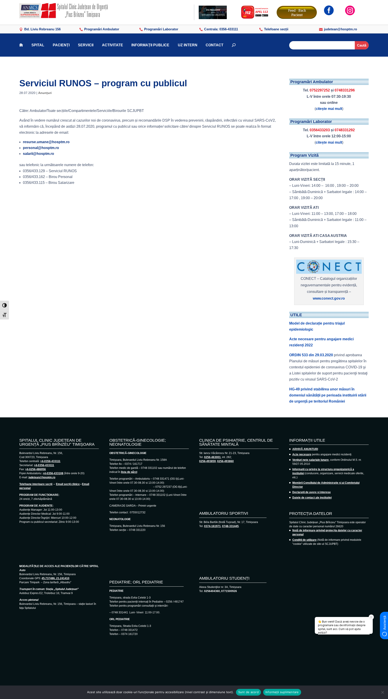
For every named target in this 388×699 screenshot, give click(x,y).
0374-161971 (212, 526)
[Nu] (382, 692)
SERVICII (85, 45)
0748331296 (345, 90)
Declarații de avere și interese (311, 492)
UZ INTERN (187, 45)
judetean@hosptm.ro (42, 477)
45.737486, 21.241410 (55, 578)
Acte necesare (301, 454)
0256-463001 (212, 457)
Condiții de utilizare (304, 539)
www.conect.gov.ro (329, 298)
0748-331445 (230, 526)
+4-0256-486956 (35, 469)
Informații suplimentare (282, 692)
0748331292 (345, 130)
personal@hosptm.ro (41, 148)
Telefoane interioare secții (35, 484)
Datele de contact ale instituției (312, 497)
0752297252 (320, 90)
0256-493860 (225, 461)
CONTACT (214, 45)
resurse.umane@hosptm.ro (46, 142)
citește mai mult (329, 109)
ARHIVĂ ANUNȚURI (305, 449)
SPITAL (37, 45)
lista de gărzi (129, 472)
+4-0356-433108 (53, 473)
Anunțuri (45, 93)
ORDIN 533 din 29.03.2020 (311, 355)
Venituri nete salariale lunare (310, 459)
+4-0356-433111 (50, 461)
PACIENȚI (61, 45)
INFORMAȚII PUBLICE (150, 45)
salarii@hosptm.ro (38, 154)
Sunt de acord (248, 692)
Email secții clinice (68, 484)
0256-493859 (207, 461)
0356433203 (320, 130)
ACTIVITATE (112, 45)
